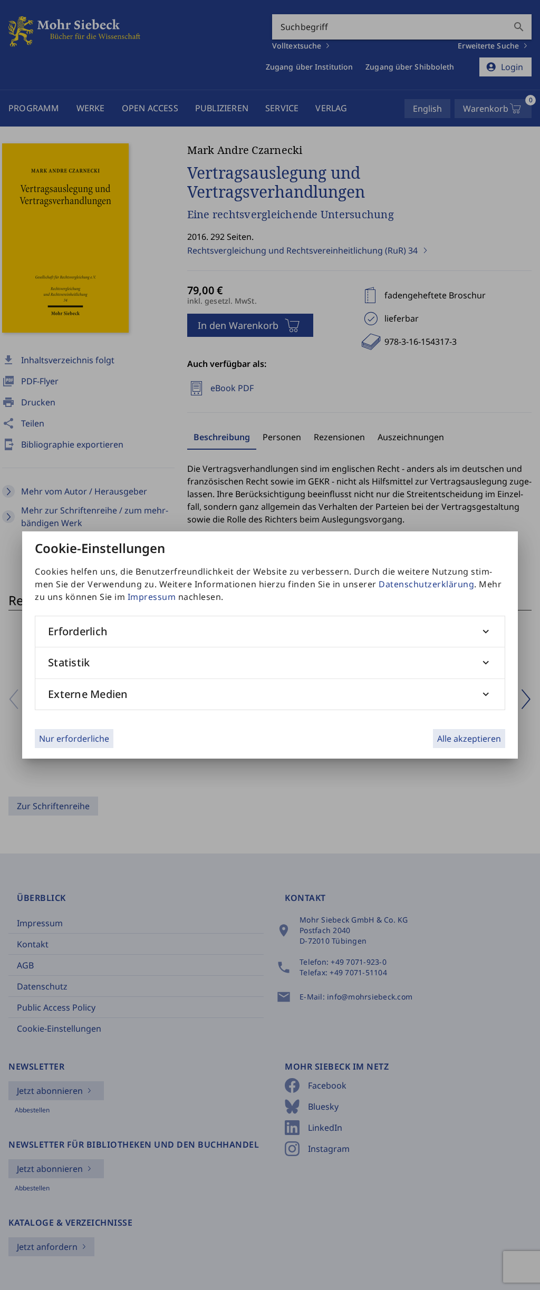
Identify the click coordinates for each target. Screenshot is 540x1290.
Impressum (152, 597)
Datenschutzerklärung (426, 584)
